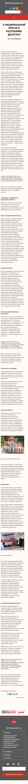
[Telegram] (14, 8)
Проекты (8, 732)
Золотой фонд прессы (10, 741)
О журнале (8, 751)
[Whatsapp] (8, 694)
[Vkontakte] (10, 694)
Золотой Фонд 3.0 (9, 743)
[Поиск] (21, 11)
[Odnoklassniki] (17, 8)
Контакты (8, 758)
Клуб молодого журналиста (12, 739)
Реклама (7, 755)
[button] (14, 732)
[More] (17, 694)
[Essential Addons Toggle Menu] (14, 17)
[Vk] (11, 8)
